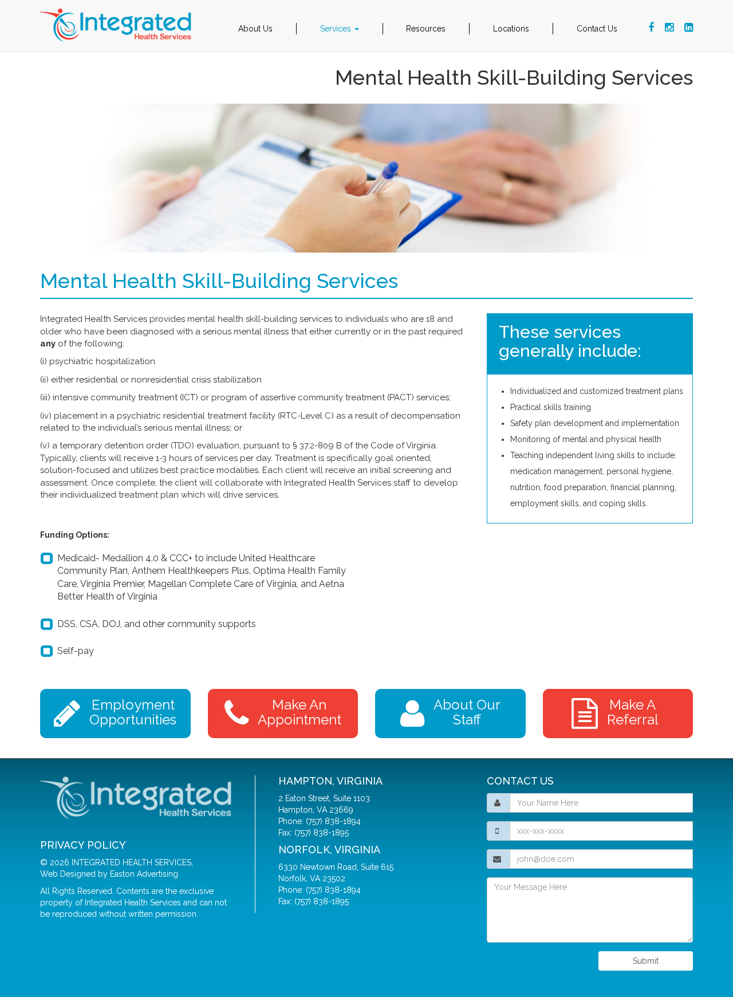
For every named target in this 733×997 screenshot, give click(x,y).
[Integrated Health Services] (117, 26)
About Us (255, 28)
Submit (646, 961)
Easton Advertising (144, 873)
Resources (426, 28)
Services (336, 28)
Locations (511, 28)
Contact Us (597, 28)
